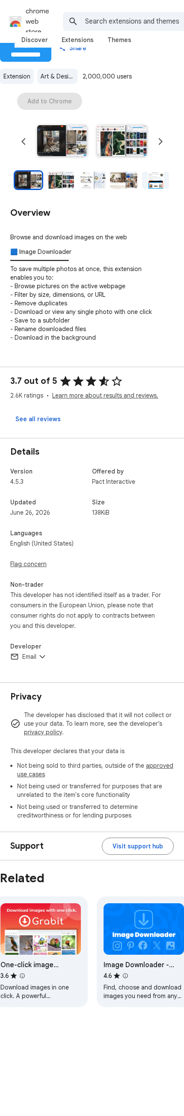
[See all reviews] (38, 419)
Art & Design (58, 76)
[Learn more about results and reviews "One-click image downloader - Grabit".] (22, 975)
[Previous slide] (23, 141)
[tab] (35, 40)
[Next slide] (160, 141)
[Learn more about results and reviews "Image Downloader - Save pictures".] (125, 975)
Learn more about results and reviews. (105, 395)
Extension (16, 76)
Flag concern (28, 564)
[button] (62, 141)
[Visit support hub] (138, 846)
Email (29, 657)
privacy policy (43, 732)
